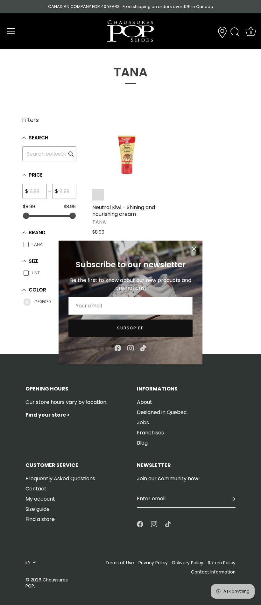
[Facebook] (118, 348)
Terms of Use (119, 563)
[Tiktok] (143, 348)
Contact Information (213, 572)
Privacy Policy (153, 563)
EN (28, 562)
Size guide (37, 509)
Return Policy (222, 563)
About (144, 402)
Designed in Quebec (162, 412)
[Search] (235, 32)
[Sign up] (232, 499)
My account (40, 499)
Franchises (150, 432)
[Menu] (11, 31)
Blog (142, 443)
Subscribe (130, 328)
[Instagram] (130, 348)
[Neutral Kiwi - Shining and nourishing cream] (127, 150)
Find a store (40, 519)
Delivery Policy (187, 563)
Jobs (143, 422)
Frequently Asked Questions (60, 478)
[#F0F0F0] (98, 194)
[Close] (194, 249)
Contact (35, 488)
